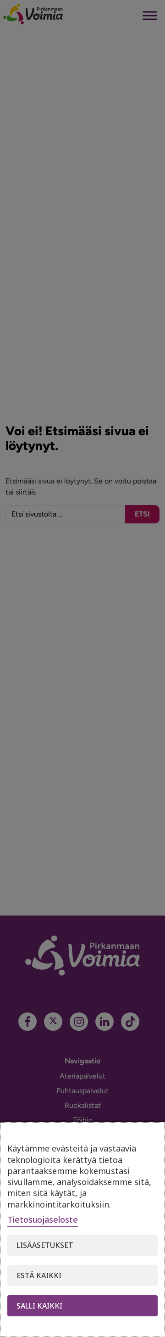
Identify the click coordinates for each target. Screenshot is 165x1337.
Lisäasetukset (44, 1245)
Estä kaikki (38, 1275)
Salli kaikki (39, 1306)
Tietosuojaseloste (42, 1219)
